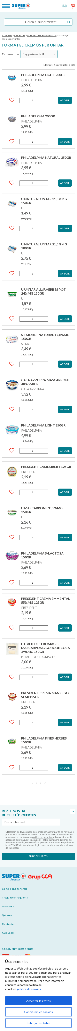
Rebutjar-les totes (38, 1023)
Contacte (8, 924)
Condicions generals (14, 888)
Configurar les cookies (38, 1012)
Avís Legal (8, 932)
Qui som (7, 915)
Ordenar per (11, 54)
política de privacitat (42, 837)
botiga (7, 35)
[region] (38, 993)
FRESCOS (19, 35)
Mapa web (8, 906)
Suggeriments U (33, 54)
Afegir (65, 100)
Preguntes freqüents (15, 897)
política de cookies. (29, 989)
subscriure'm (38, 856)
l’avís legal (14, 848)
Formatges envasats (41, 35)
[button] (64, 5)
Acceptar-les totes (38, 1001)
